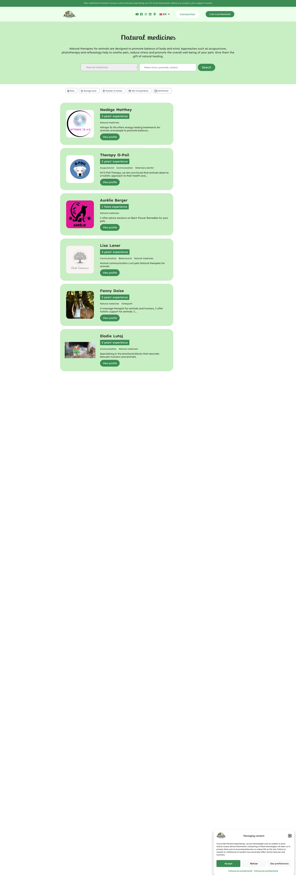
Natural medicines (109, 122)
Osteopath (126, 303)
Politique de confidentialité (240, 871)
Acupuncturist (107, 167)
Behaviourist (125, 258)
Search (206, 67)
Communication (124, 167)
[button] (289, 835)
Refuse (254, 863)
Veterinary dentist (144, 167)
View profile (110, 136)
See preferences (279, 863)
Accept (228, 863)
